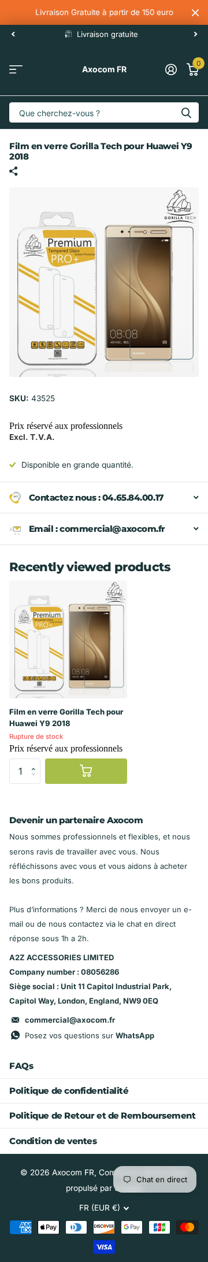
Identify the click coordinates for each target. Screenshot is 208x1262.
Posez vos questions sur (89, 1035)
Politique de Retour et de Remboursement (102, 1115)
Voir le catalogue (16, 70)
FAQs (21, 1065)
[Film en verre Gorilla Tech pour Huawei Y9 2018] (68, 639)
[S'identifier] (171, 69)
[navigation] (12, 34)
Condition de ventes (52, 1140)
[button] (36, 762)
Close (195, 12)
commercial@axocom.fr (70, 1019)
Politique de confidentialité (68, 1090)
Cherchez (186, 112)
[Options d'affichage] (86, 771)
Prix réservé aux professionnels (65, 426)
